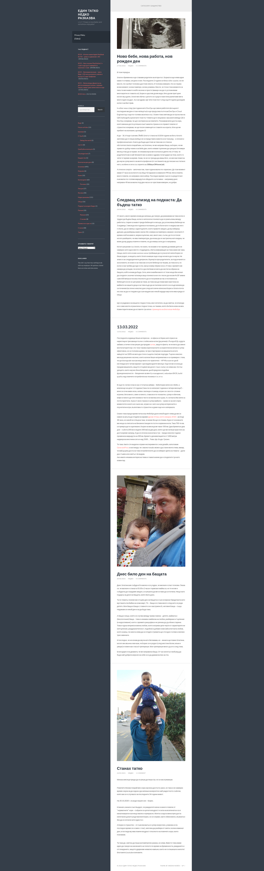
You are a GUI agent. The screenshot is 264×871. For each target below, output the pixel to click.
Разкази (83, 215)
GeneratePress (123, 447)
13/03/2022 (121, 331)
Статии (80, 228)
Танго (80, 232)
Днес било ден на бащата (142, 573)
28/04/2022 (121, 209)
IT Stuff (80, 136)
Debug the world (85, 140)
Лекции (80, 188)
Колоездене (82, 180)
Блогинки (81, 167)
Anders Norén (174, 866)
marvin (80, 145)
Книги (80, 175)
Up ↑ (183, 866)
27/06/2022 (121, 66)
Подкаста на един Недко (86, 206)
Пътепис (83, 184)
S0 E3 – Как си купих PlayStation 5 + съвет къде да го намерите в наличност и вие (90, 65)
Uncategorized (83, 153)
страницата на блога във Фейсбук (165, 309)
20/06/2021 (121, 579)
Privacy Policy (79, 35)
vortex (152, 344)
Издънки (81, 171)
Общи (80, 202)
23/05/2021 (121, 773)
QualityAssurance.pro (85, 149)
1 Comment (141, 773)
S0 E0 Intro (82, 94)
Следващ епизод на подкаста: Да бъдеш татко (149, 202)
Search (81, 106)
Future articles (83, 127)
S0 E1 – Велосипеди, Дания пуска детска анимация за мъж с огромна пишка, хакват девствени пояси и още (91, 85)
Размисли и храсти (84, 223)
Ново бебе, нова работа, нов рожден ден (145, 58)
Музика (80, 193)
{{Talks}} (77, 39)
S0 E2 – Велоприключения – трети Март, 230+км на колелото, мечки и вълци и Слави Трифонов (90, 74)
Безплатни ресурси (85, 162)
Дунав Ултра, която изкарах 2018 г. (162, 417)
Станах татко (130, 768)
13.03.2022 (127, 326)
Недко (130, 66)
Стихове (83, 219)
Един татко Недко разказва (88, 14)
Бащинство (82, 158)
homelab (81, 132)
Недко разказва (83, 197)
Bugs (79, 123)
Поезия (80, 210)
